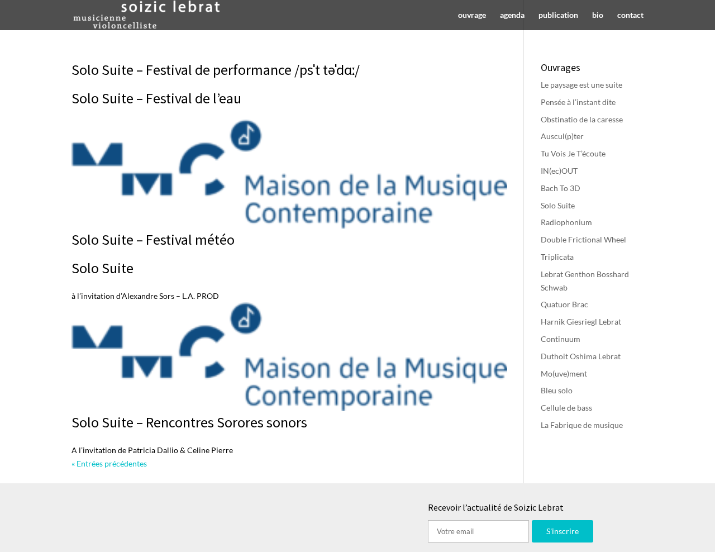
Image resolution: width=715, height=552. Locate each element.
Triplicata (557, 256)
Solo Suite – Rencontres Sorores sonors (189, 422)
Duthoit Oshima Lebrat (581, 356)
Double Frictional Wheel (583, 239)
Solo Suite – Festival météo (153, 239)
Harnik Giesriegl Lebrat (581, 321)
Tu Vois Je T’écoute (573, 153)
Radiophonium (566, 222)
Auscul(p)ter (562, 136)
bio (597, 15)
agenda (512, 15)
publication (558, 15)
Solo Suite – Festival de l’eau (156, 98)
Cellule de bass (566, 407)
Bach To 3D (560, 188)
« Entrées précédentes (109, 463)
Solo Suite (103, 268)
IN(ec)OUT (559, 170)
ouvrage (472, 15)
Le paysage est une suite (581, 84)
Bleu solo (557, 390)
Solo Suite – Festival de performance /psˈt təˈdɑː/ (216, 69)
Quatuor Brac (564, 304)
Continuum (560, 339)
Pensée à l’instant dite (578, 102)
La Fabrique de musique (582, 425)
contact (630, 15)
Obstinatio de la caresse (582, 119)
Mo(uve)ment (564, 373)
